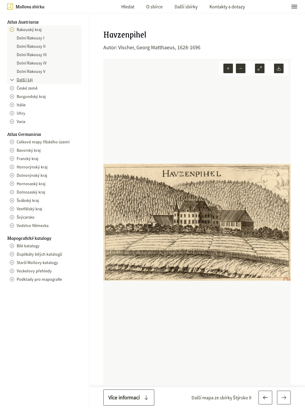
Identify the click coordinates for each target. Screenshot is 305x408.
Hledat (127, 7)
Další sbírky (186, 7)
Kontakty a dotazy (227, 7)
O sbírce (154, 7)
